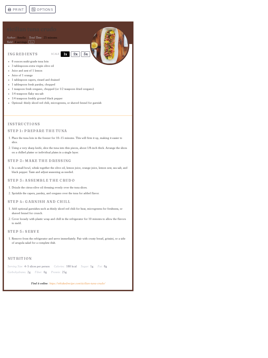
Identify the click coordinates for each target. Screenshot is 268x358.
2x (75, 54)
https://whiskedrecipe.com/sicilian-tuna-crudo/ (77, 283)
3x (85, 54)
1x (65, 54)
